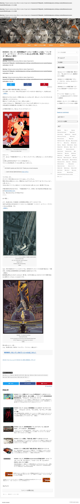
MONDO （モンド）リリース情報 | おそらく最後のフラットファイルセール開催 (67, 102)
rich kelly (5, 377)
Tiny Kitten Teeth (21, 377)
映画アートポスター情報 (8, 372)
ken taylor (27, 375)
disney (13, 375)
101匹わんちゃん (7, 375)
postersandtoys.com (10, 190)
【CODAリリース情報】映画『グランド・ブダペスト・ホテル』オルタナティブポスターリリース (67, 81)
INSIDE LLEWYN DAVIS (20, 375)
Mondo (32, 375)
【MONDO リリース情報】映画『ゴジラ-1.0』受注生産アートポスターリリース (67, 88)
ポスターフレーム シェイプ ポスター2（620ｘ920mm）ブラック (19, 360)
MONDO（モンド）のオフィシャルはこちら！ (20, 352)
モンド (27, 377)
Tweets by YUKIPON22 (63, 112)
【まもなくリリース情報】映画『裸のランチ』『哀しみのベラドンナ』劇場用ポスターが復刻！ (67, 74)
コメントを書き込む (27, 490)
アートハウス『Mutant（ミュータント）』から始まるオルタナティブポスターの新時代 (67, 96)
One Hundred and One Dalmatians (42, 375)
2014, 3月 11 (25, 171)
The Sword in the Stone (13, 377)
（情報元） (5, 93)
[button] (77, 52)
